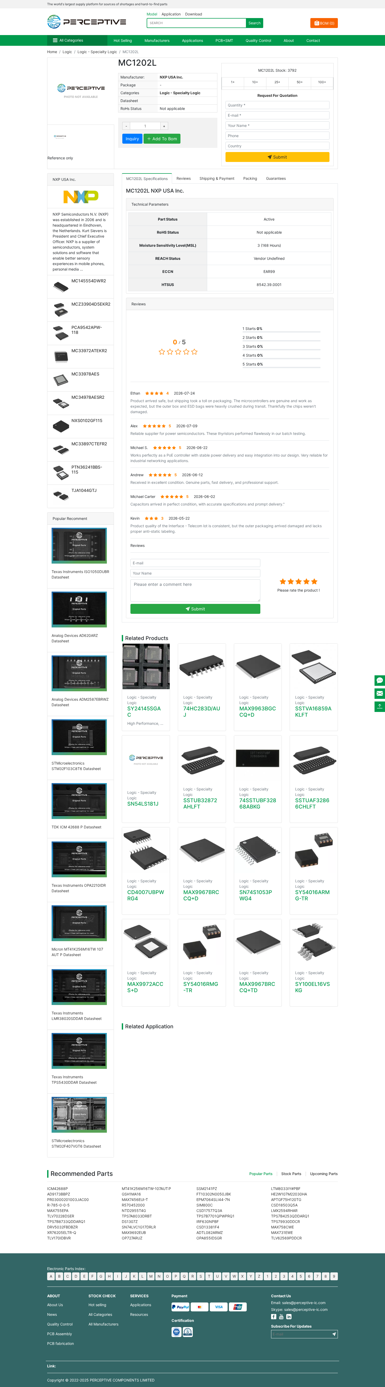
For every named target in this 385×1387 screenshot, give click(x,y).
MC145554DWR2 (89, 280)
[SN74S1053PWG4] (258, 850)
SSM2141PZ (206, 1188)
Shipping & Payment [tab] (217, 178)
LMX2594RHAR (284, 1210)
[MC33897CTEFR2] (62, 449)
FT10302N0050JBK (213, 1194)
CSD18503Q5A (284, 1205)
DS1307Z (130, 1221)
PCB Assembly (59, 1334)
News (52, 1314)
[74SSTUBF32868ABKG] (258, 758)
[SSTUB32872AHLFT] (202, 758)
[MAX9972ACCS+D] (146, 942)
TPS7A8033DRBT (137, 1216)
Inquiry (132, 138)
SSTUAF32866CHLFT (312, 803)
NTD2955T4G (134, 1210)
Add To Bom (164, 138)
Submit (279, 157)
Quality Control (258, 40)
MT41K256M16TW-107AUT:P (146, 1188)
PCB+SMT (224, 40)
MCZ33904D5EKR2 (91, 304)
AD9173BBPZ (58, 1194)
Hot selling (97, 1304)
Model (152, 14)
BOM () (327, 23)
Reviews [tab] (184, 178)
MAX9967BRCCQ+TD (257, 987)
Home (52, 51)
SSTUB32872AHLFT (200, 803)
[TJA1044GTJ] (62, 496)
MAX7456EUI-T (135, 1199)
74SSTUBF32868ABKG (257, 803)
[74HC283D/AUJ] (202, 666)
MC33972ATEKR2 (89, 350)
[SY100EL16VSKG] (314, 942)
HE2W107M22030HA (289, 1194)
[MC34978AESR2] (62, 403)
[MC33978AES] (62, 380)
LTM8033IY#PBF (285, 1188)
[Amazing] (314, 581)
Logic (67, 51)
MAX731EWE (282, 1232)
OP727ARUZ (132, 1238)
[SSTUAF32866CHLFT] (314, 758)
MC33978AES (85, 374)
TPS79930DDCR (285, 1221)
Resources (139, 1314)
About (289, 40)
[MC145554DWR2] (62, 286)
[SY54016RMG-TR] (202, 942)
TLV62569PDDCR (286, 1238)
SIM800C (204, 1205)
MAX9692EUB (134, 1232)
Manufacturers (157, 40)
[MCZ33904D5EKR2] (62, 310)
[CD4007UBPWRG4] (146, 850)
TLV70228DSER (60, 1216)
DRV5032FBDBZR (62, 1227)
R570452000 (133, 1205)
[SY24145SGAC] (146, 666)
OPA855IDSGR (209, 1238)
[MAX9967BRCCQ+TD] (258, 942)
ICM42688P (57, 1188)
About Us (55, 1304)
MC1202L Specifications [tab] (147, 178)
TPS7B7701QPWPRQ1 (215, 1216)
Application (171, 14)
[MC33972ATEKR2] (62, 356)
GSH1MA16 (131, 1194)
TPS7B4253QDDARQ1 (290, 1216)
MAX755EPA (57, 1210)
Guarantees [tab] (276, 178)
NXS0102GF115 (87, 420)
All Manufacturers (103, 1324)
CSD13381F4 (207, 1227)
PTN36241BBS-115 (87, 469)
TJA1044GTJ (84, 490)
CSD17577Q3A (209, 1210)
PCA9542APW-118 (87, 330)
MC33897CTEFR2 (89, 443)
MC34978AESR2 (88, 397)
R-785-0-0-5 (58, 1205)
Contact (313, 40)
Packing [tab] (250, 178)
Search (255, 23)
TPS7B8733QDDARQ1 (66, 1221)
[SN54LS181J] (146, 759)
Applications (192, 40)
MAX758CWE (282, 1227)
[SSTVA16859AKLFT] (314, 666)
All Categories (71, 40)
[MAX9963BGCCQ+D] (258, 666)
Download (193, 14)
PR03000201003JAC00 (68, 1199)
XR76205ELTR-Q (61, 1232)
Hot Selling (123, 40)
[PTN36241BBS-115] (62, 473)
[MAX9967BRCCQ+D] (202, 850)
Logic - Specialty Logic (97, 51)
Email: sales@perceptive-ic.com (298, 1302)
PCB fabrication (60, 1343)
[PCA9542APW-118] (62, 333)
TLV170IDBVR (59, 1238)
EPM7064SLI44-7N (213, 1199)
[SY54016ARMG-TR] (314, 850)
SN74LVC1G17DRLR (139, 1227)
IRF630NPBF (207, 1221)
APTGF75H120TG (286, 1199)
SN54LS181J (142, 804)
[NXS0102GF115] (62, 426)
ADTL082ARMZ (209, 1232)
